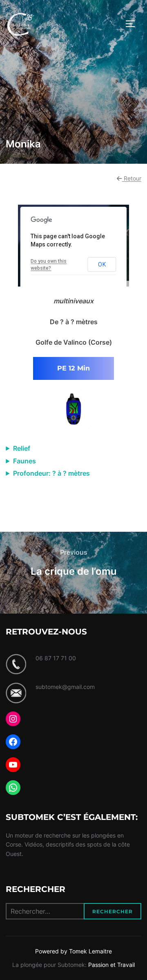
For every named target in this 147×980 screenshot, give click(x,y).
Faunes (24, 461)
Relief (21, 448)
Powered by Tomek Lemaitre (73, 951)
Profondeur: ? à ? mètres (51, 473)
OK (102, 264)
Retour (131, 178)
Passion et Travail (111, 964)
